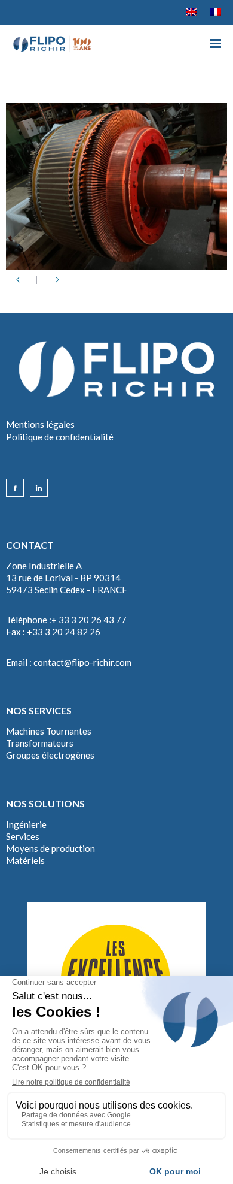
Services (22, 836)
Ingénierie (26, 824)
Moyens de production (50, 848)
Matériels (25, 860)
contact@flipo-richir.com (82, 662)
